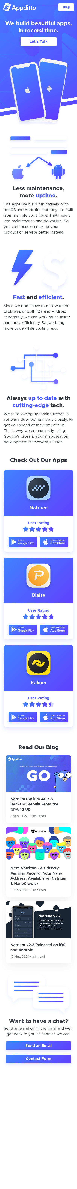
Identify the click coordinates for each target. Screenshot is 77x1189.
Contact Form (38, 1059)
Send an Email (38, 1046)
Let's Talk (39, 41)
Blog (66, 7)
